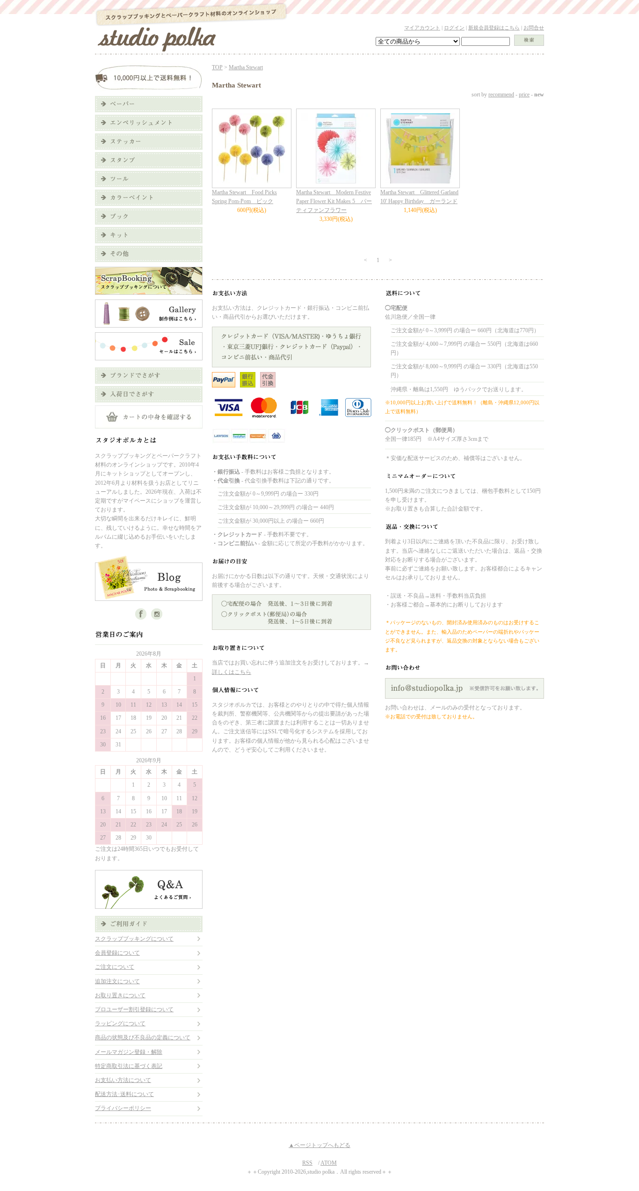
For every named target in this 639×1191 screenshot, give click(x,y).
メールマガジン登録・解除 (128, 1052)
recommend (501, 94)
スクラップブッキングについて (134, 938)
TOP (217, 67)
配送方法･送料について (124, 1094)
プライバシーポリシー (123, 1108)
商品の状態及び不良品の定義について (142, 1037)
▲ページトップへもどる (319, 1145)
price (524, 94)
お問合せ (533, 27)
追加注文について (117, 981)
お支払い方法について (123, 1080)
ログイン (454, 27)
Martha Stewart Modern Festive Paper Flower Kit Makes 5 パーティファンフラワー (334, 201)
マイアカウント (422, 27)
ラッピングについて (120, 1023)
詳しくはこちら (231, 672)
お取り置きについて (120, 995)
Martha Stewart (246, 67)
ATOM (328, 1163)
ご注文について (114, 967)
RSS (307, 1163)
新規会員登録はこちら (494, 27)
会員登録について (117, 953)
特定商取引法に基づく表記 (128, 1066)
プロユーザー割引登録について (134, 1009)
